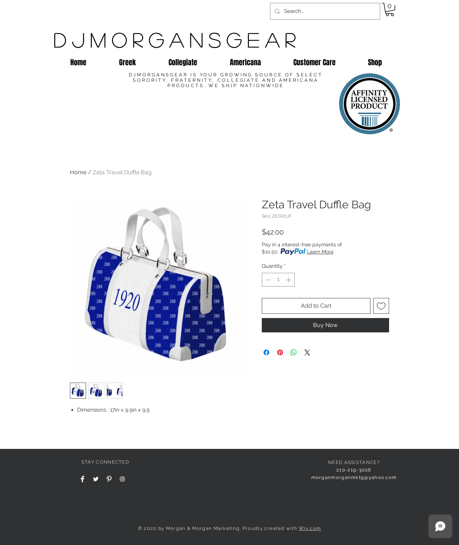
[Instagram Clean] (122, 479)
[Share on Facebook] (266, 352)
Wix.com (310, 528)
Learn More (320, 252)
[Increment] (289, 279)
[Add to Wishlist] (381, 306)
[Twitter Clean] (96, 479)
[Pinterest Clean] (109, 479)
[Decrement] (268, 279)
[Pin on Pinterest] (280, 352)
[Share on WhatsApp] (293, 352)
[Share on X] (307, 352)
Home (78, 172)
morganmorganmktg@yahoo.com (354, 477)
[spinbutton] (278, 279)
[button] (390, 9)
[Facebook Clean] (82, 479)
